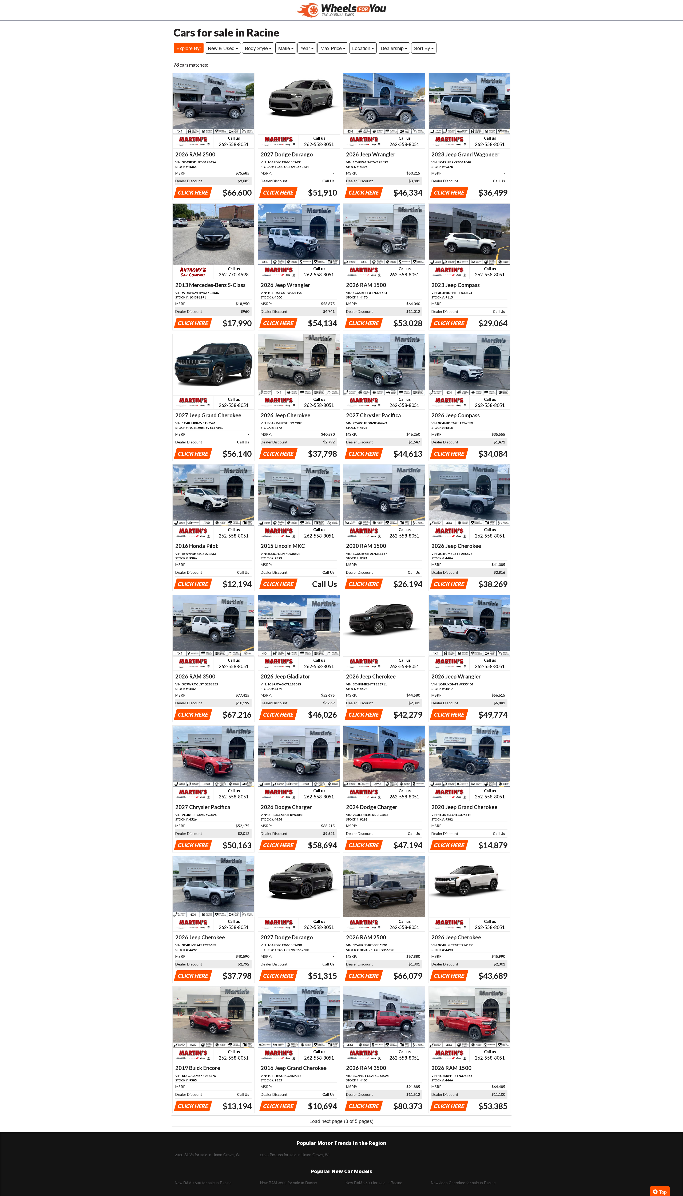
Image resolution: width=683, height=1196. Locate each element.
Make (284, 48)
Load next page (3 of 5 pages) (341, 1120)
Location (362, 48)
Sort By (422, 48)
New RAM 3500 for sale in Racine (288, 1182)
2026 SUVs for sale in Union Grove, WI (207, 1154)
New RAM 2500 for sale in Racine (374, 1182)
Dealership (393, 48)
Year (305, 48)
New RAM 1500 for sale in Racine (203, 1182)
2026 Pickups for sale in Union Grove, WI (294, 1154)
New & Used (222, 48)
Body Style (257, 48)
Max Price (331, 48)
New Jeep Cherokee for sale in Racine (463, 1182)
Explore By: (188, 48)
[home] (341, 10)
